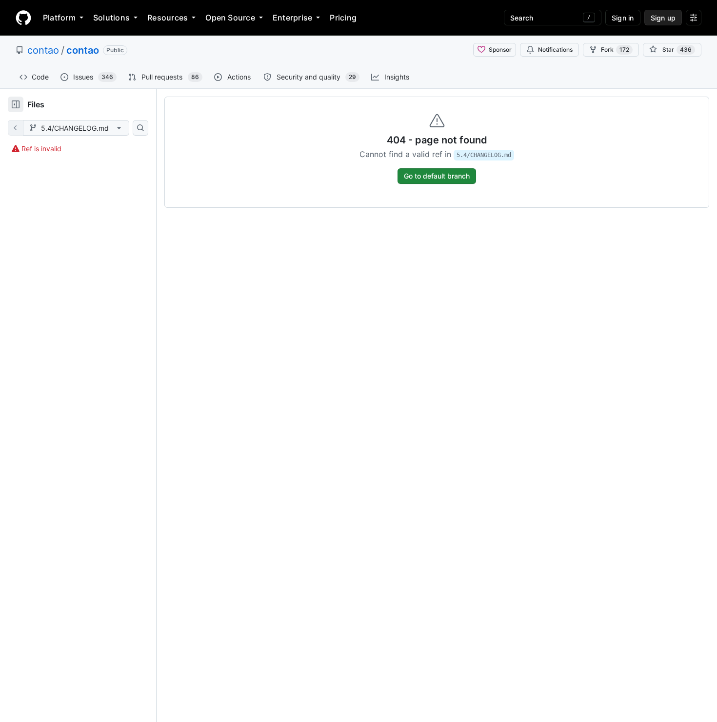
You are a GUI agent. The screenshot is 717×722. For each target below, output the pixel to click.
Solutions (111, 17)
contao (43, 50)
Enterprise (292, 17)
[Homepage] (23, 17)
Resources (167, 17)
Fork (615, 49)
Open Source (230, 17)
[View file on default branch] (15, 128)
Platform (59, 17)
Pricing (343, 17)
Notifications (555, 49)
